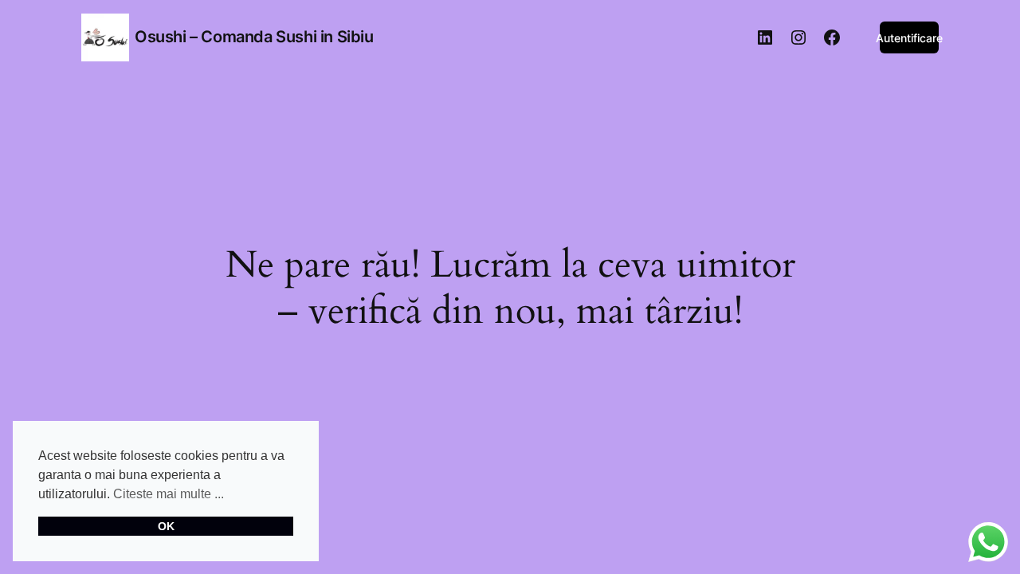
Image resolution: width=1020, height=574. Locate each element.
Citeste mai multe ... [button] (168, 494)
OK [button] (166, 526)
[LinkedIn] (765, 37)
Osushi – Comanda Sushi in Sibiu (254, 36)
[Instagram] (798, 37)
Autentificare (909, 38)
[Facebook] (832, 37)
